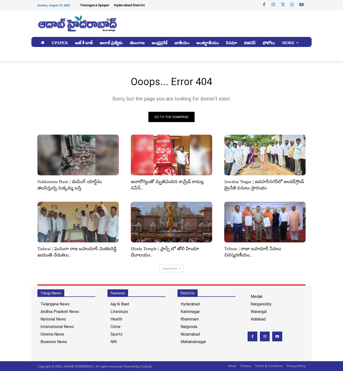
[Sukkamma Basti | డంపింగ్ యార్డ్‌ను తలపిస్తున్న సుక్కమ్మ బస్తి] (78, 155)
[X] (283, 5)
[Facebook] (264, 5)
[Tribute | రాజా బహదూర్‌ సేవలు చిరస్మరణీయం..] (265, 222)
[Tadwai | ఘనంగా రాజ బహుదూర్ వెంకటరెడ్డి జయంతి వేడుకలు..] (78, 222)
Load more (169, 268)
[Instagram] (273, 5)
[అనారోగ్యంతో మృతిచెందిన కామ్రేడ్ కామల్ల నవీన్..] (171, 155)
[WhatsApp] (292, 5)
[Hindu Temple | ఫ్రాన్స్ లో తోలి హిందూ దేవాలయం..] (171, 222)
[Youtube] (302, 5)
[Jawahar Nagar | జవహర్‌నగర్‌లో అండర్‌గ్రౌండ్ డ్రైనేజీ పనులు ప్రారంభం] (265, 155)
